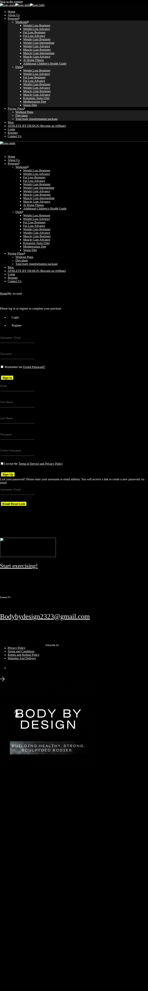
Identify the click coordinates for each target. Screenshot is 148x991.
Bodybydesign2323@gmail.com (45, 616)
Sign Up (8, 474)
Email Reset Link (14, 503)
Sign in (7, 377)
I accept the (33, 463)
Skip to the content (11, 1)
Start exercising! (19, 566)
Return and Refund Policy (24, 654)
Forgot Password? (34, 367)
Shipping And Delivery (22, 658)
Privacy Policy (16, 648)
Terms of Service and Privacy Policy (40, 463)
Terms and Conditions (21, 651)
